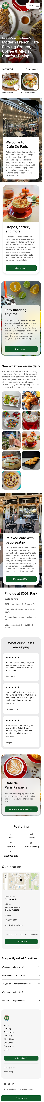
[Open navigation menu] (37, 5)
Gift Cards (8, 1042)
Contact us (8, 1046)
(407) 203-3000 (11, 920)
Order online (21, 941)
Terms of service (10, 1068)
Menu (30, 5)
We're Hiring (9, 1039)
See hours (34, 935)
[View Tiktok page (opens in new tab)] (12, 1083)
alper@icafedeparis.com (14, 925)
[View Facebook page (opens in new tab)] (5, 1083)
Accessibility (8, 1072)
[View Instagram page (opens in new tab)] (9, 1083)
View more (10, 703)
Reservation (9, 1032)
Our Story (8, 1035)
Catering (7, 1028)
